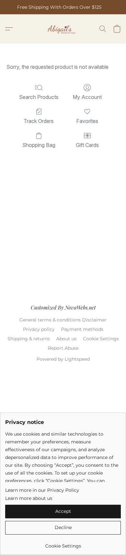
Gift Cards (87, 145)
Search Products (38, 97)
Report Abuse (63, 348)
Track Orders (39, 121)
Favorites (87, 121)
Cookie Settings (101, 339)
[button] (63, 28)
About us (66, 339)
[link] (63, 543)
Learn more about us (28, 498)
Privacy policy (39, 329)
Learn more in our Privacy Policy (42, 490)
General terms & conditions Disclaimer (63, 320)
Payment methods (82, 329)
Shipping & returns (28, 339)
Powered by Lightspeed (63, 359)
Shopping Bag (38, 145)
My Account (87, 97)
